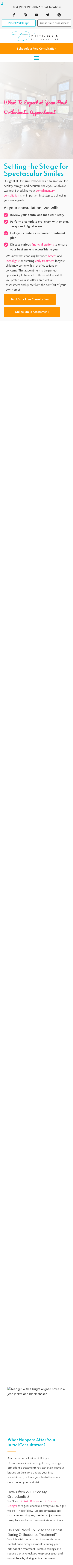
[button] (36, 58)
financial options (42, 244)
